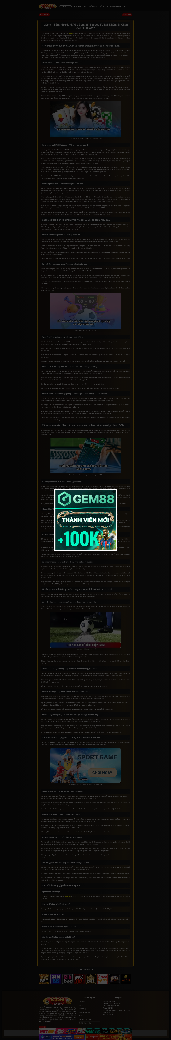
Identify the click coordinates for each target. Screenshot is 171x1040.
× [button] (114, 491)
